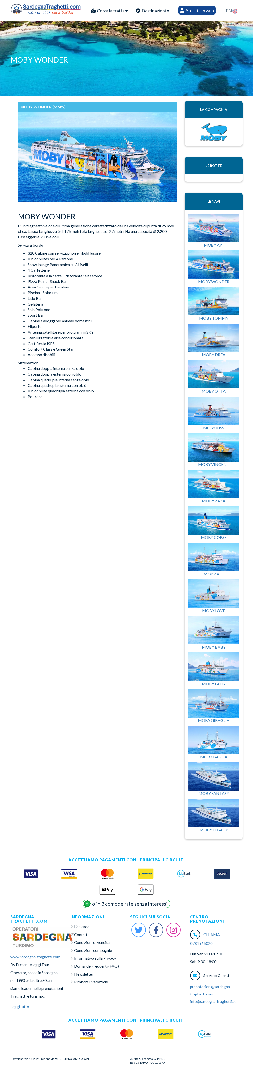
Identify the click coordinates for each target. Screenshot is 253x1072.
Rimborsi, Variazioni (91, 981)
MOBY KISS (213, 427)
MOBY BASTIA (213, 756)
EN (229, 10)
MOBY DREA (213, 354)
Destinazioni (154, 10)
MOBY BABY (214, 647)
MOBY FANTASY (213, 793)
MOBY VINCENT (213, 464)
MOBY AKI (214, 245)
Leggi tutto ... (21, 1006)
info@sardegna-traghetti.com (214, 1001)
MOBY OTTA (214, 391)
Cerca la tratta (110, 10)
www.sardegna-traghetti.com (35, 956)
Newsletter (83, 974)
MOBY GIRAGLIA (213, 720)
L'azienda (81, 926)
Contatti (81, 934)
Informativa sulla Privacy (95, 958)
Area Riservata (199, 10)
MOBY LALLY (214, 683)
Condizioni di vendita (92, 942)
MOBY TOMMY (213, 318)
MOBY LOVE (213, 610)
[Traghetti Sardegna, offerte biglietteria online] (45, 8)
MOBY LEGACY (214, 829)
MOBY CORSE (214, 537)
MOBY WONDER (213, 281)
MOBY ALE (214, 574)
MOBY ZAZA (213, 500)
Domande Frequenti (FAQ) (96, 966)
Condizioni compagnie (93, 950)
